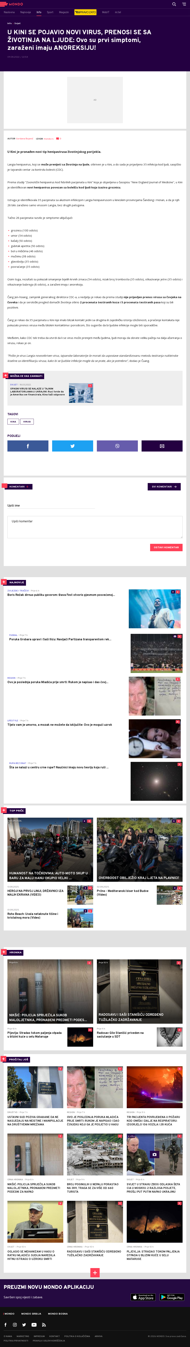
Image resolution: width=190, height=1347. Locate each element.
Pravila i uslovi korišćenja (49, 1340)
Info (9, 23)
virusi (27, 421)
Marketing (23, 1336)
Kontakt (54, 1336)
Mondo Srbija (31, 1314)
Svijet (17, 23)
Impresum (39, 1336)
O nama (8, 1336)
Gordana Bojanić (24, 138)
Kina (13, 421)
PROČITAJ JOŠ (18, 1059)
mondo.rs (48, 139)
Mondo (9, 1314)
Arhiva (98, 1336)
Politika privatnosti (16, 1340)
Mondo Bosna (58, 1314)
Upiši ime (13, 506)
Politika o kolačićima (77, 1336)
